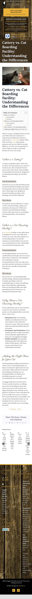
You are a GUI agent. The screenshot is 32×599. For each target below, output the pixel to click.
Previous (13, 409)
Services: (9, 119)
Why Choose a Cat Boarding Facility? (15, 127)
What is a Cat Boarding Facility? (13, 121)
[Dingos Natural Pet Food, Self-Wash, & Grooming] (5, 529)
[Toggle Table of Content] (25, 112)
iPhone (19, 36)
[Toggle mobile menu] (29, 1)
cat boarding (15, 140)
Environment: (10, 117)
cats (14, 142)
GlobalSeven (21, 586)
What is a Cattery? (9, 115)
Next (18, 409)
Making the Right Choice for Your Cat (15, 129)
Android (25, 36)
